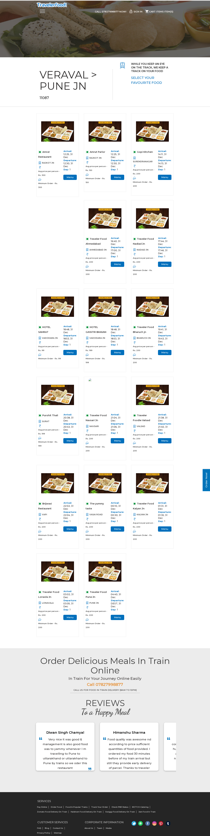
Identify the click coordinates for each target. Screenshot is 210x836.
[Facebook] (148, 824)
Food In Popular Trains (77, 807)
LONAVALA (48, 603)
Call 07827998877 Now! (110, 11)
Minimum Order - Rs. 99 (49, 358)
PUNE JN (94, 603)
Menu (70, 177)
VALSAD (141, 426)
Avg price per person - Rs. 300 (49, 173)
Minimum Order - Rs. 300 (48, 185)
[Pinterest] (161, 824)
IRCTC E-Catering (140, 807)
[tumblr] (168, 824)
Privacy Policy (43, 833)
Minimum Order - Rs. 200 (142, 184)
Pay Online (42, 807)
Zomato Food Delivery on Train (52, 812)
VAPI (44, 514)
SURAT (45, 421)
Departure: (69, 160)
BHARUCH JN (144, 338)
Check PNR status (120, 807)
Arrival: (67, 151)
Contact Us (58, 828)
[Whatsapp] (141, 824)
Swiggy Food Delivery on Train (120, 812)
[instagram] (154, 824)
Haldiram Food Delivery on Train (86, 812)
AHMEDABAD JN (98, 250)
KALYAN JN (142, 514)
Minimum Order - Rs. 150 (95, 180)
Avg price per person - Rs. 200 (143, 172)
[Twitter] (134, 824)
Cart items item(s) (159, 11)
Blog (47, 828)
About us (88, 828)
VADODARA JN (50, 338)
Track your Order (99, 807)
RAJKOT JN (48, 163)
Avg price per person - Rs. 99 (49, 348)
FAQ (39, 828)
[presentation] (101, 778)
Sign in (135, 11)
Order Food (56, 807)
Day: (66, 169)
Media (109, 828)
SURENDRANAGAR (143, 161)
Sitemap (58, 833)
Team (99, 828)
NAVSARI (94, 426)
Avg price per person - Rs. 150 (96, 168)
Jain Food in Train (147, 812)
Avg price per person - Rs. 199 (96, 348)
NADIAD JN (142, 250)
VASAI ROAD (96, 514)
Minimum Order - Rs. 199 (95, 360)
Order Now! (206, 480)
